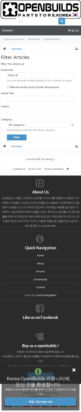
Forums (40, 271)
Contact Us (19, 169)
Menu (9, 30)
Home (40, 255)
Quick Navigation (46, 295)
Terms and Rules (54, 169)
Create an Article (14, 39)
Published (34, 39)
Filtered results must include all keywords (34, 87)
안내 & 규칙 (34, 169)
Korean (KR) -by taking (39, 159)
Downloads (40, 279)
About (40, 263)
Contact (40, 287)
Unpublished (51, 39)
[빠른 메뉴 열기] (76, 48)
